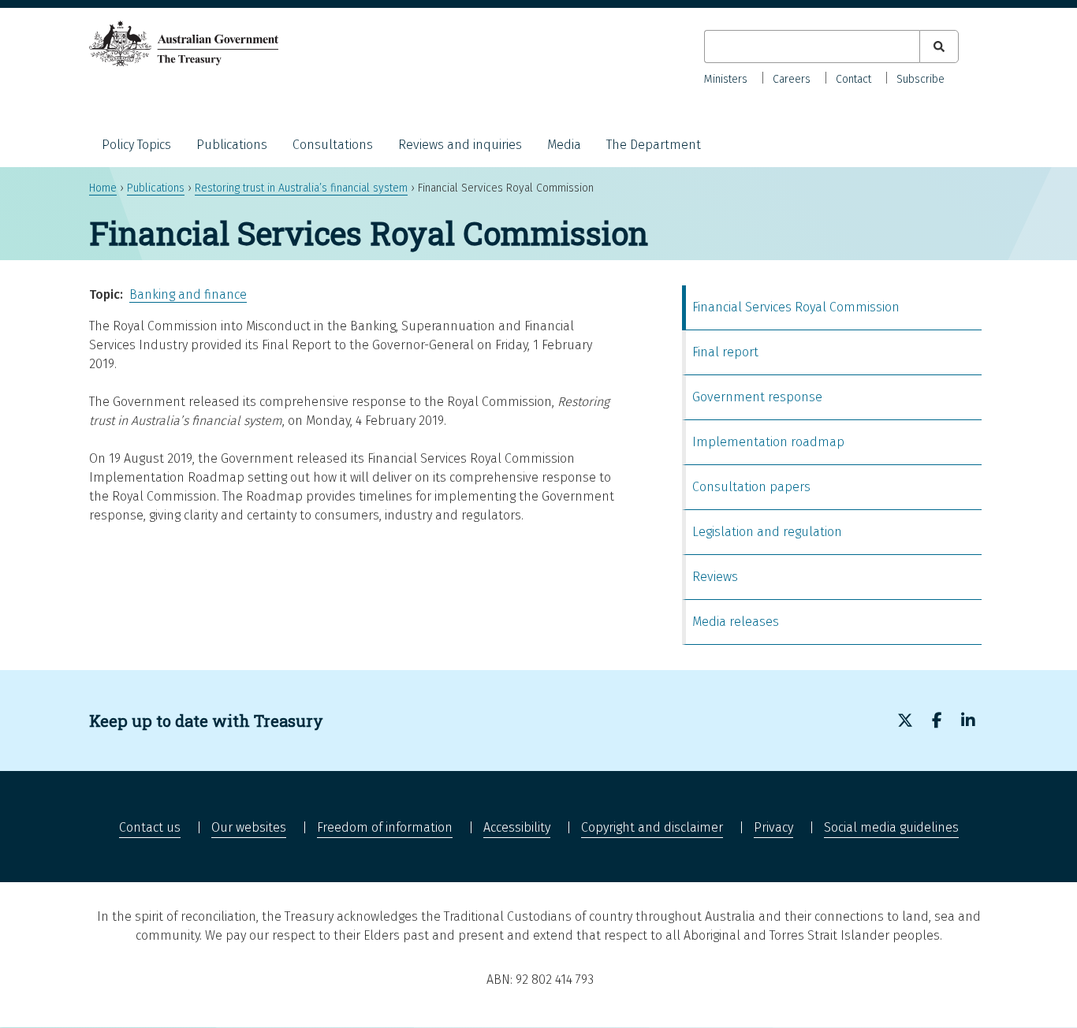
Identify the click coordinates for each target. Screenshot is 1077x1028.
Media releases (735, 621)
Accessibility (516, 827)
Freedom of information (385, 827)
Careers (792, 79)
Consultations (333, 144)
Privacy (773, 827)
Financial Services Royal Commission (796, 307)
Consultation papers (751, 486)
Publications (231, 144)
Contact (853, 79)
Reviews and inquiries (460, 144)
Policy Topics (136, 144)
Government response (757, 396)
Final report (725, 352)
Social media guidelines (891, 827)
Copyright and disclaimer (652, 827)
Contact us (150, 827)
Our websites (248, 827)
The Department (653, 144)
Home (103, 188)
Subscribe (920, 79)
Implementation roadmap (768, 441)
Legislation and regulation (767, 531)
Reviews (715, 576)
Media (564, 144)
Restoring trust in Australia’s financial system (301, 188)
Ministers (725, 79)
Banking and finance (188, 294)
